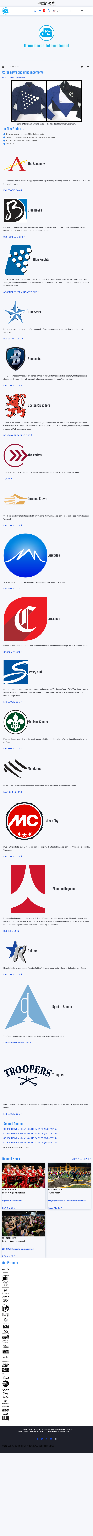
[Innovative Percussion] (5, 1273)
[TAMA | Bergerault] (5, 1386)
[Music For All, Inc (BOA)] (5, 1333)
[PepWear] (5, 1297)
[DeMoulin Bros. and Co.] (5, 1269)
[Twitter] (41, 1438)
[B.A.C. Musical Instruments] (5, 1316)
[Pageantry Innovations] (5, 1293)
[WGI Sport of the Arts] (5, 1338)
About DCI (24, 1430)
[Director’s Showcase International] (5, 1366)
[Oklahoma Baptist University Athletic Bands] (5, 1285)
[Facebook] (37, 1438)
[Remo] (5, 1358)
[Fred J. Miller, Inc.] (5, 1390)
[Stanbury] (5, 1398)
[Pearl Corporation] (5, 1378)
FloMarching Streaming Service (61, 1430)
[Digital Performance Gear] (5, 1353)
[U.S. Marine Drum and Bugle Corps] (5, 1403)
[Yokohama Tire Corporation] (5, 1302)
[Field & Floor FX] (5, 1371)
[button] (82, 10)
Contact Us (21, 1432)
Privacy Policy (66, 1432)
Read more (8, 1208)
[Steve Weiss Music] (5, 1361)
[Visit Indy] (5, 1311)
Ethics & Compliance (43, 1430)
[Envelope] (55, 1438)
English (57, 11)
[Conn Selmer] (5, 1411)
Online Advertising (38, 1432)
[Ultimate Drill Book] (5, 1420)
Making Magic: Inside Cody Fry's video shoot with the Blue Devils (67, 1200)
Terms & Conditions (54, 1432)
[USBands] (5, 1414)
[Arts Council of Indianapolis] (5, 1323)
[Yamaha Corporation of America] (5, 1406)
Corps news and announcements (12, 1200)
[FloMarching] (5, 1328)
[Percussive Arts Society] (5, 1342)
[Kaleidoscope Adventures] (5, 1374)
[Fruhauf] (5, 1394)
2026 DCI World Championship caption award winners (18, 1249)
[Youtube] (51, 1438)
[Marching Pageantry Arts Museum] (5, 1347)
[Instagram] (46, 1438)
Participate (32, 1430)
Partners (28, 1432)
